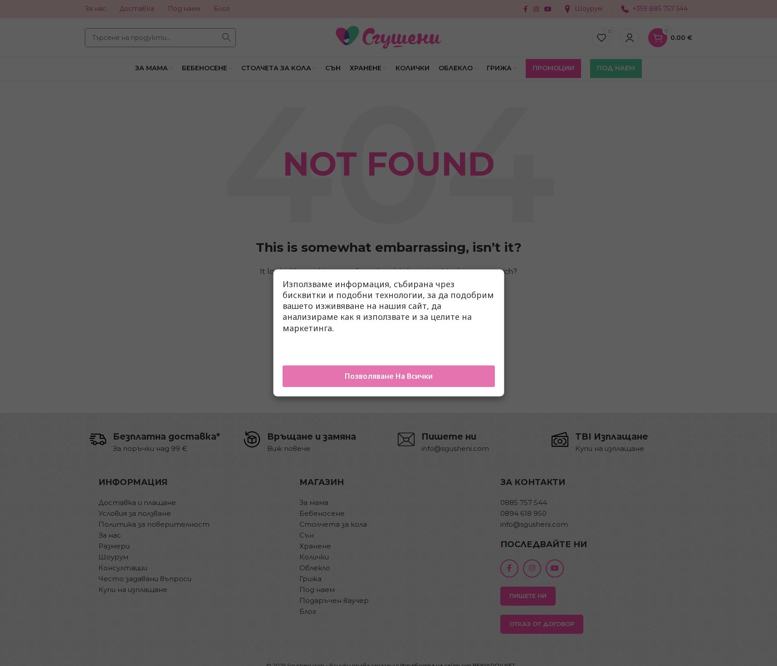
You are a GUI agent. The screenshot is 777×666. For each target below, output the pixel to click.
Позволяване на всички (389, 377)
